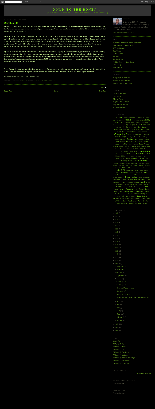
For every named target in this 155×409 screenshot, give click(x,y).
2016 (117, 241)
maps (135, 165)
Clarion (147, 129)
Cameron (129, 127)
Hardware (140, 153)
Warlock (143, 198)
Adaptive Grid (140, 117)
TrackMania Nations (120, 194)
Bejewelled (145, 122)
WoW (139, 203)
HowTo (117, 158)
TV (147, 194)
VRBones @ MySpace (120, 355)
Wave (148, 198)
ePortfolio (124, 144)
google (128, 153)
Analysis (129, 120)
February (119, 317)
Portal (115, 177)
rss (149, 182)
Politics (146, 175)
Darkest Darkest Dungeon (141, 137)
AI (114, 120)
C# (123, 127)
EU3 (130, 144)
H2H (133, 153)
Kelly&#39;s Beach (126, 161)
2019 (117, 232)
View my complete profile (123, 33)
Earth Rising (117, 96)
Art (122, 122)
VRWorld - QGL (118, 344)
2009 (117, 264)
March (118, 314)
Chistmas (126, 129)
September (120, 276)
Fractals (146, 148)
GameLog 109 (11, 23)
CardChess (118, 129)
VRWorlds (125, 198)
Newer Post (8, 91)
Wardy (137, 198)
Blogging (132, 124)
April (118, 311)
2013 (117, 251)
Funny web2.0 (124, 151)
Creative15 (146, 134)
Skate (140, 184)
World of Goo (132, 203)
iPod (147, 158)
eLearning (138, 141)
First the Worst (145, 146)
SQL (130, 187)
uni (123, 196)
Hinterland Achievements (125, 288)
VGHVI (127, 196)
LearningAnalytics (144, 163)
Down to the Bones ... (77, 9)
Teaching (129, 189)
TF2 (136, 189)
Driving (147, 139)
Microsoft (147, 165)
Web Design (132, 201)
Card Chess (117, 51)
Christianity (135, 129)
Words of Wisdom (122, 203)
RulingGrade (119, 184)
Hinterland (138, 156)
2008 (117, 324)
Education (129, 141)
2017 (117, 238)
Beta (114, 124)
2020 (117, 229)
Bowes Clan (117, 341)
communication (142, 131)
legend (115, 165)
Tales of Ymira (118, 99)
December (120, 266)
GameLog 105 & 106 (123, 294)
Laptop (116, 163)
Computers (138, 134)
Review (136, 182)
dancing (130, 137)
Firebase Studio (135, 146)
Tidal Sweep (117, 65)
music (117, 170)
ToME (120, 191)
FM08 (126, 148)
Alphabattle (120, 120)
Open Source (139, 172)
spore (126, 187)
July (118, 301)
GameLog (51, 80)
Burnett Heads (145, 124)
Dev (136, 139)
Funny (115, 151)
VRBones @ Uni (118, 349)
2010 (117, 260)
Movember (145, 168)
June (118, 304)
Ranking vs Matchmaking (121, 80)
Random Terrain (139, 179)
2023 (117, 223)
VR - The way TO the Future (122, 45)
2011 (117, 257)
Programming (131, 177)
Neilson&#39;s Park (132, 170)
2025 (117, 216)
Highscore (124, 156)
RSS (103, 88)
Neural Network (144, 170)
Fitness (117, 148)
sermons (133, 184)
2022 (117, 226)
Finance (127, 146)
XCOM (145, 203)
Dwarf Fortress (120, 141)
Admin (148, 117)
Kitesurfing (142, 161)
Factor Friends (118, 54)
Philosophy (119, 175)
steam (122, 189)
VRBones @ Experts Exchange (124, 358)
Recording (116, 182)
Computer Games (40, 80)
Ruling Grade (117, 67)
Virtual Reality (141, 196)
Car (135, 127)
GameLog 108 (121, 285)
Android (136, 120)
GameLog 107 (121, 291)
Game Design (134, 151)
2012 (117, 254)
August (119, 279)
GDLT (116, 153)
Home (56, 91)
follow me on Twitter (144, 373)
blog (127, 124)
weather (123, 201)
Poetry (141, 175)
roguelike (143, 182)
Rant (148, 179)
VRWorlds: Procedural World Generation (127, 43)
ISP (117, 160)
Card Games (142, 127)
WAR (132, 198)
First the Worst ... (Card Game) (123, 62)
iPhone (142, 158)
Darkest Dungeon (120, 139)
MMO (123, 168)
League (122, 163)
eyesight (135, 144)
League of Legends (131, 163)
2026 (117, 213)
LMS (131, 165)
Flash (121, 148)
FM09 (132, 148)
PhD (145, 172)
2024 (117, 219)
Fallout (115, 146)
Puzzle (124, 179)
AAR (120, 117)
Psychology (116, 179)
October (119, 272)
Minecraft (117, 168)
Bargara (138, 122)
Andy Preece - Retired (120, 104)
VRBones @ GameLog (121, 363)
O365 (131, 172)
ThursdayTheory (144, 189)
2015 (117, 245)
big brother (121, 124)
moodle (139, 168)
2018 (117, 235)
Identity (128, 158)
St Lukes (144, 187)
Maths (141, 165)
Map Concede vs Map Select (123, 83)
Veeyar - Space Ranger (121, 102)
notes (117, 172)
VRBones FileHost (119, 347)
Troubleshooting (139, 194)
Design (130, 139)
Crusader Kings (120, 137)
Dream (141, 139)
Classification (120, 131)
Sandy (127, 184)
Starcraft (116, 189)
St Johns (136, 187)
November (120, 269)
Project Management (144, 177)
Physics (126, 175)
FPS (141, 148)
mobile (128, 168)
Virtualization (117, 198)
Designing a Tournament (121, 78)
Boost (138, 124)
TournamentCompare (142, 191)
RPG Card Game (118, 48)
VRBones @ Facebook (121, 352)
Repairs (123, 182)
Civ (142, 129)
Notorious (116, 56)
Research (130, 182)
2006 (117, 330)
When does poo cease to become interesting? (132, 297)
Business (118, 127)
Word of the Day (143, 201)
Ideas (122, 158)
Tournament (128, 191)
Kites (135, 160)
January (119, 320)
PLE (135, 175)
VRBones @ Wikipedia (121, 360)
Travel (130, 194)
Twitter (118, 196)
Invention (134, 158)
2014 (117, 248)
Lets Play (121, 165)
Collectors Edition (131, 131)
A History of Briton (119, 107)
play (131, 175)
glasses (122, 153)
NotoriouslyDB (118, 59)
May (118, 308)
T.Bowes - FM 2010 (119, 93)
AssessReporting (129, 122)
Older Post (102, 91)
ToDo (115, 191)
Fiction (121, 146)
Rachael (130, 179)
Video (133, 196)
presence (121, 177)
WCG (117, 201)
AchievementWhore (129, 117)
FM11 (137, 148)
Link (127, 165)
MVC (123, 170)
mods (133, 168)
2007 (117, 327)
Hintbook (131, 156)
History (145, 156)
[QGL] (115, 117)
